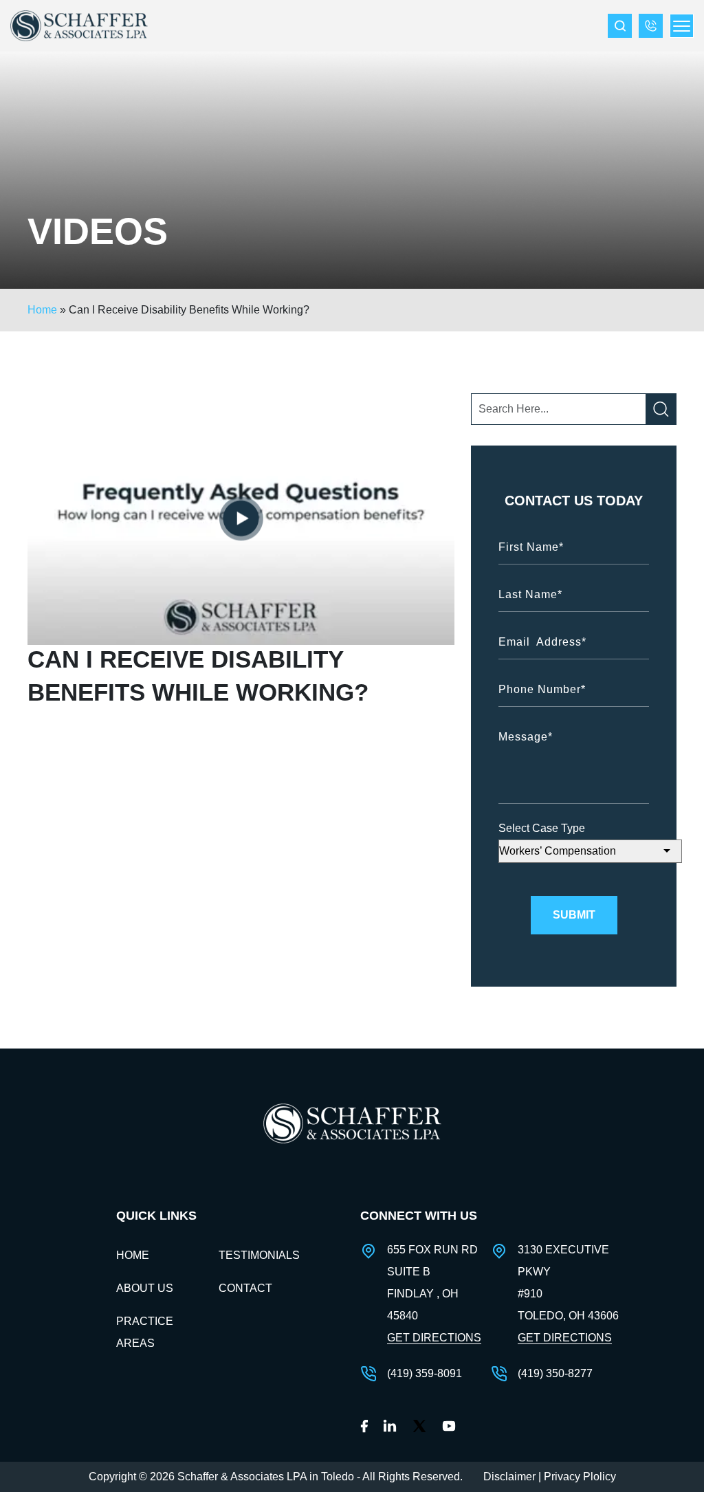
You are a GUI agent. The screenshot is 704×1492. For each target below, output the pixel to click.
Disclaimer (509, 1476)
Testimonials (259, 1255)
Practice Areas (144, 1332)
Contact (245, 1288)
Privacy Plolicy (580, 1476)
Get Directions (434, 1337)
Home (42, 310)
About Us (144, 1288)
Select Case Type (541, 828)
